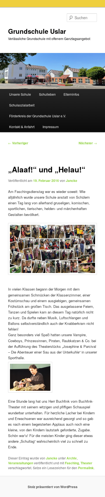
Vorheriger (18, 143)
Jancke (71, 180)
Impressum (51, 126)
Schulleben (47, 94)
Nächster (88, 143)
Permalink (86, 467)
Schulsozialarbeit (21, 105)
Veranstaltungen (20, 463)
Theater (86, 463)
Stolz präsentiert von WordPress (53, 486)
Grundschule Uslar (37, 31)
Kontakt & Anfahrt (21, 126)
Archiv (71, 458)
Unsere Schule (20, 94)
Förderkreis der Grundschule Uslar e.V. (37, 116)
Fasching (72, 463)
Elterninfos (71, 94)
